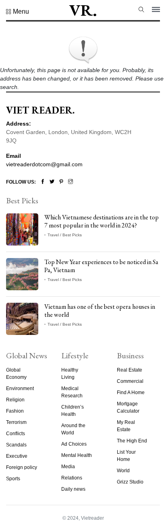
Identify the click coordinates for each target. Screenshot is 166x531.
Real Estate (129, 370)
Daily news (73, 489)
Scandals (16, 445)
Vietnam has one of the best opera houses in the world (99, 310)
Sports (13, 478)
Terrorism (16, 422)
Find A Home (131, 392)
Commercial (130, 381)
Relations (71, 478)
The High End (132, 441)
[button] (17, 11)
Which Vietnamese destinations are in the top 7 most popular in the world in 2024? (101, 221)
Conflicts (15, 433)
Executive (16, 456)
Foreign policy (21, 467)
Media (68, 466)
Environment (20, 388)
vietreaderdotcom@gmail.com (44, 164)
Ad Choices (74, 444)
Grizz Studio (130, 482)
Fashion (15, 411)
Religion (15, 400)
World (123, 470)
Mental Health (76, 455)
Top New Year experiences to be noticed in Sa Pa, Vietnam (101, 266)
